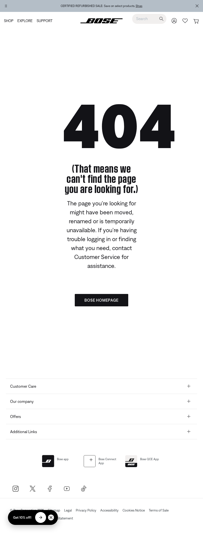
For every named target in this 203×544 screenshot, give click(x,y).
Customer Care (23, 386)
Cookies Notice (134, 510)
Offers (15, 416)
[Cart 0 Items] (196, 21)
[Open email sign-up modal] (40, 517)
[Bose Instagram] (15, 488)
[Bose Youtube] (66, 488)
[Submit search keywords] (161, 19)
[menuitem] (9, 21)
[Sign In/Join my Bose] (174, 20)
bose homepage (101, 300)
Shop (139, 6)
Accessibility (109, 510)
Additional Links (23, 431)
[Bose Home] (101, 20)
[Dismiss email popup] (51, 517)
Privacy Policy (86, 510)
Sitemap (54, 510)
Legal (68, 510)
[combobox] (149, 18)
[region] (101, 6)
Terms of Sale (159, 510)
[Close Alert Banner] (197, 6)
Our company (22, 401)
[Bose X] (32, 488)
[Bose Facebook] (49, 488)
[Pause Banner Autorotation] (6, 6)
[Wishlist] (185, 20)
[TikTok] (83, 488)
